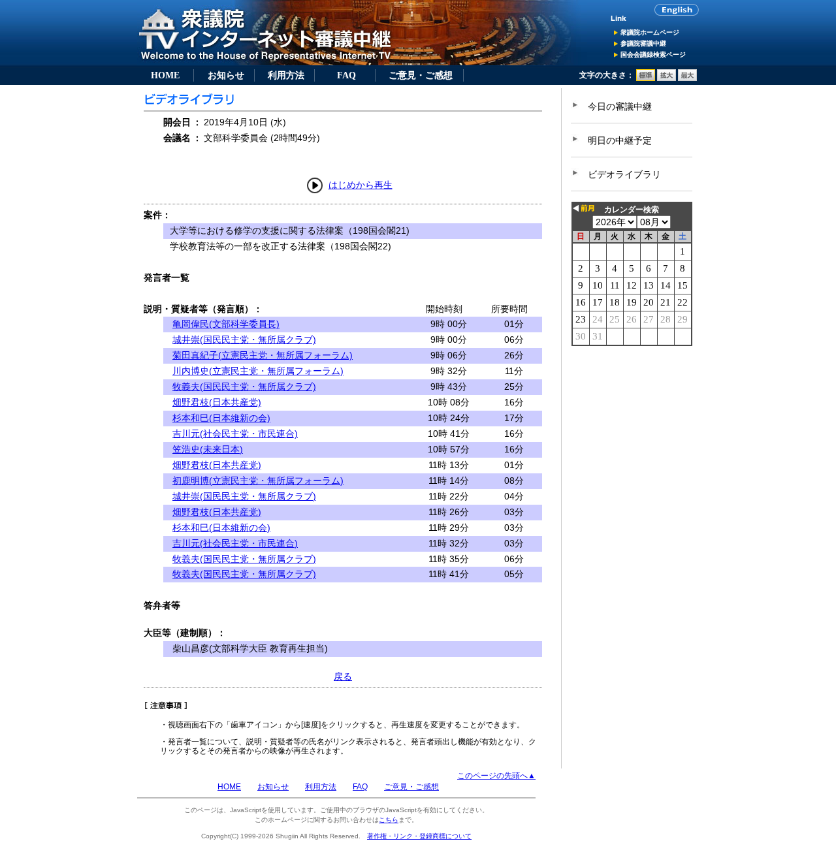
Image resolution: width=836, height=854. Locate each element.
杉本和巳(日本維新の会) (221, 418)
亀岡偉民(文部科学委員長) (226, 324)
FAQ (346, 75)
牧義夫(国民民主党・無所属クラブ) (244, 386)
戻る (343, 676)
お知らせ (226, 75)
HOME (165, 75)
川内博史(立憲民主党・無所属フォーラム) (258, 371)
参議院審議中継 (643, 43)
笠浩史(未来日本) (207, 449)
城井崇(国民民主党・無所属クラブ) (244, 339)
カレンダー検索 (631, 209)
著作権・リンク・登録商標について (419, 836)
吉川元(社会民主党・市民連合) (235, 433)
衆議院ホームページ (649, 32)
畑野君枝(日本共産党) (216, 402)
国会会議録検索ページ (653, 54)
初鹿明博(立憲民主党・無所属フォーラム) (258, 480)
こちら (388, 819)
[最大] (687, 78)
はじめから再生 (361, 185)
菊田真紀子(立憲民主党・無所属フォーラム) (262, 355)
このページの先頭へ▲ (496, 775)
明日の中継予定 (620, 140)
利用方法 (286, 75)
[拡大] (666, 78)
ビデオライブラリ (624, 174)
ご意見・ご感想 (421, 75)
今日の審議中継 (620, 106)
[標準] (645, 78)
